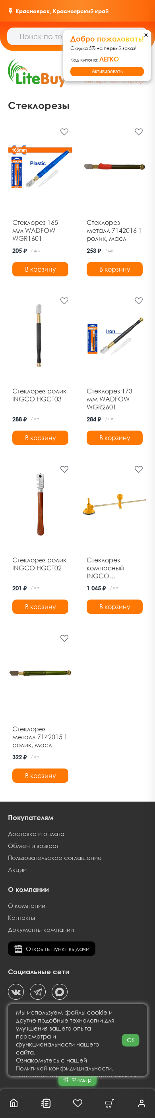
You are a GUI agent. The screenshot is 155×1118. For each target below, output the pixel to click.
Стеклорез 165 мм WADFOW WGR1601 (35, 230)
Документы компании (41, 929)
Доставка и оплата (36, 834)
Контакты (21, 917)
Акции (17, 870)
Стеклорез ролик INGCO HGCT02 (39, 564)
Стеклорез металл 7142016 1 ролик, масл (114, 230)
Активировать (107, 71)
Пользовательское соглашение (55, 858)
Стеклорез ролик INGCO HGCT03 (39, 395)
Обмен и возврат (33, 846)
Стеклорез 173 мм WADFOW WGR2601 (109, 399)
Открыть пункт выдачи (57, 949)
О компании (26, 905)
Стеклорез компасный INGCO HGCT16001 (105, 568)
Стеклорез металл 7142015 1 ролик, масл (40, 737)
